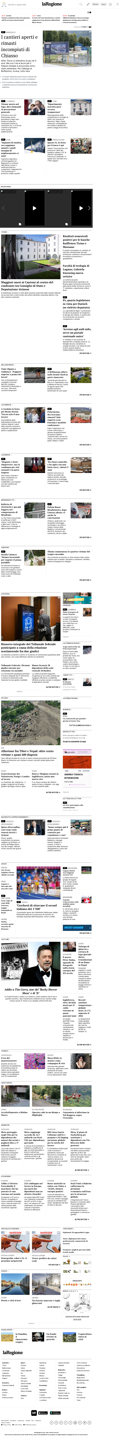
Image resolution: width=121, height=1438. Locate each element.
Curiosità (61, 1383)
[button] (89, 208)
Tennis (23, 1376)
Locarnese (5, 1371)
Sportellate (24, 1386)
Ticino (4, 1365)
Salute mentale (63, 1396)
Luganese (5, 1373)
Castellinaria (43, 1381)
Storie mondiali (26, 1384)
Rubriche (61, 1370)
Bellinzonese (6, 1368)
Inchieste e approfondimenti (63, 1373)
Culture (24, 1396)
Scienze (42, 1371)
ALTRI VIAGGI (53, 1307)
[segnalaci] (88, 4)
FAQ (32, 1420)
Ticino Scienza (82, 1363)
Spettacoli (42, 1363)
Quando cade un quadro (63, 1393)
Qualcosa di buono (83, 1371)
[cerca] (81, 4)
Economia (43, 1385)
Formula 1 (24, 1378)
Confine (4, 1392)
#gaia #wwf (81, 1378)
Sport (23, 1363)
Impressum (21, 1420)
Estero (4, 1390)
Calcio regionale (26, 1371)
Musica (41, 1376)
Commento (43, 1392)
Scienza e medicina (83, 1365)
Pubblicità (38, 1420)
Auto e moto (62, 1388)
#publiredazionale (83, 1380)
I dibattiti (61, 1365)
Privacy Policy (6, 1425)
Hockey (23, 1365)
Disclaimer (13, 1420)
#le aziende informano (81, 1383)
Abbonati (95, 4)
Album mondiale (26, 1391)
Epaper (103, 4)
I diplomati (61, 1391)
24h (78, 1390)
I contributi (43, 1400)
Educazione (81, 1368)
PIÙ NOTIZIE (85, 353)
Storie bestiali (62, 1380)
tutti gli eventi (83, 752)
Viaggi (60, 1375)
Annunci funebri (5, 1422)
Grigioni (4, 1378)
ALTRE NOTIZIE (52, 687)
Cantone (5, 1363)
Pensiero (42, 1368)
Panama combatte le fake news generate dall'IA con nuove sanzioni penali (16, 18)
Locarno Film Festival (43, 1378)
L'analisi (42, 1395)
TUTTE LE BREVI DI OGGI (79, 725)
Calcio (23, 1368)
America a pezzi (7, 1398)
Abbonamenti (5, 1420)
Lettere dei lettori (63, 1363)
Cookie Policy (18, 1425)
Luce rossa (24, 1389)
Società (42, 1373)
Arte (22, 1398)
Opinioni (42, 1390)
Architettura (62, 1385)
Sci (22, 1373)
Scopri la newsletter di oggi (74, 741)
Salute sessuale (63, 1398)
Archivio (79, 1392)
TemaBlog (81, 1375)
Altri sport (24, 1381)
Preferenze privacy (30, 1425)
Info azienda (81, 1398)
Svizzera (5, 1383)
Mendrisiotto (6, 1376)
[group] (15, 19)
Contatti (28, 1420)
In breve (79, 1395)
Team (79, 1400)
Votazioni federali (8, 1385)
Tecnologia (62, 1378)
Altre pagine (81, 1387)
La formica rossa (45, 1398)
